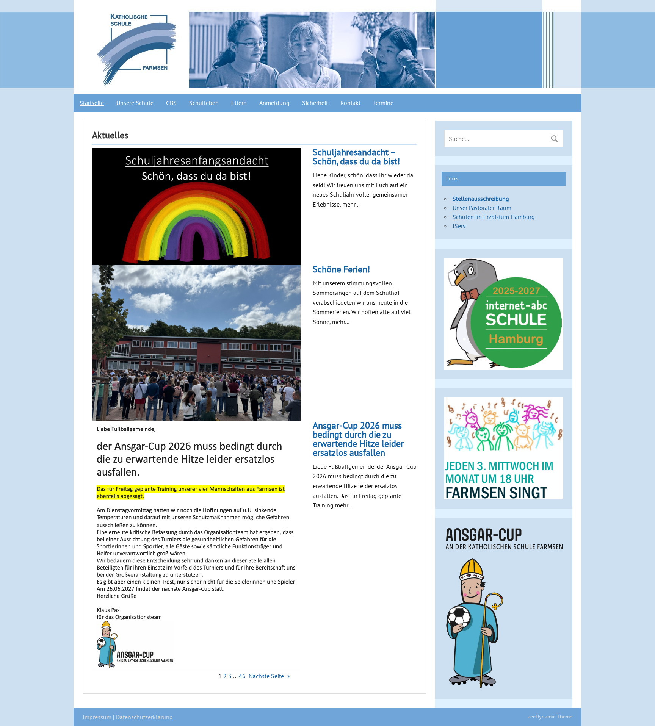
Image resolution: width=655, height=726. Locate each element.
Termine (383, 102)
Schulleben (204, 102)
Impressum (97, 717)
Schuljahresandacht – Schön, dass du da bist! (356, 157)
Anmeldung (274, 102)
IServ (459, 226)
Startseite (92, 102)
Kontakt (350, 102)
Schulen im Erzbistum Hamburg (494, 217)
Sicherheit (315, 102)
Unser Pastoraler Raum (482, 207)
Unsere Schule (135, 102)
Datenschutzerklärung (144, 717)
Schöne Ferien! (341, 269)
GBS (171, 102)
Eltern (239, 102)
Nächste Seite (269, 676)
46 (242, 676)
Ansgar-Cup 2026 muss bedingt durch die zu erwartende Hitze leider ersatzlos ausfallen (358, 439)
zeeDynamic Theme (550, 716)
